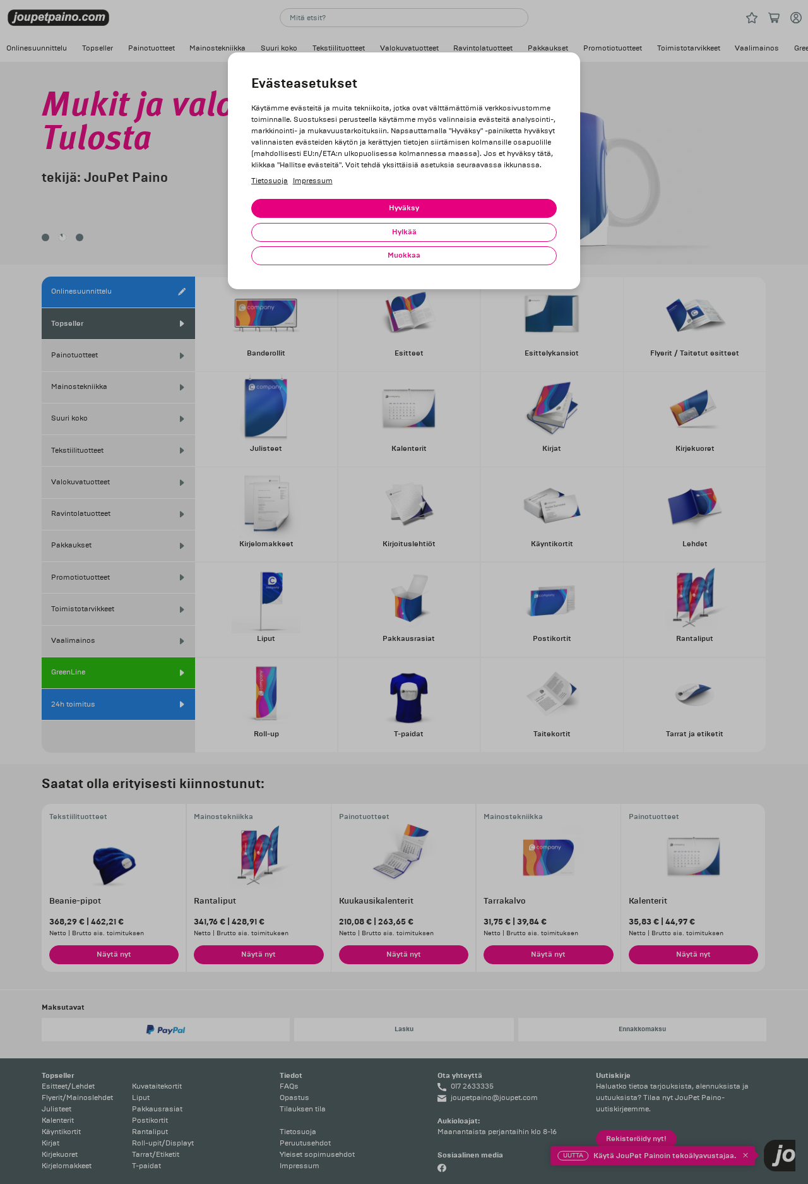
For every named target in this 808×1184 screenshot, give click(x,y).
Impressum (313, 181)
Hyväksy (404, 208)
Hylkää (404, 232)
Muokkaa (404, 255)
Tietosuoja (269, 181)
